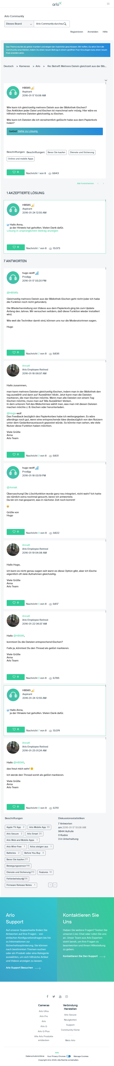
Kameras (24, 66)
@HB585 (12, 292)
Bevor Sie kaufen (56, 152)
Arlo (38, 66)
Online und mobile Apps (20, 159)
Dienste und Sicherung (82, 152)
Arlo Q (44, 1026)
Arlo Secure (13, 834)
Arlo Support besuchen (19, 968)
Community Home (70, 1030)
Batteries (11, 853)
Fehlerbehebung (15, 879)
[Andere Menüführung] (103, 183)
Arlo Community (14, 16)
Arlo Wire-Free (14, 847)
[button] (105, 83)
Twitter (54, 996)
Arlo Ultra (44, 1011)
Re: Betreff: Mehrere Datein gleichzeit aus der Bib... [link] (77, 66)
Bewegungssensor (16, 866)
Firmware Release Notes (19, 885)
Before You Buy (32, 853)
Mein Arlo (70, 1040)
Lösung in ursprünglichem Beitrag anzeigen (32, 230)
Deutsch (9, 66)
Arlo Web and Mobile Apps (20, 840)
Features (43, 872)
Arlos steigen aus (39, 847)
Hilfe (105, 32)
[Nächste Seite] (55, 885)
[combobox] (52, 24)
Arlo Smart (32, 834)
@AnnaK (12, 487)
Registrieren (76, 32)
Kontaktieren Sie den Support (80, 956)
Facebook (47, 996)
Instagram (66, 996)
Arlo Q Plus (44, 1031)
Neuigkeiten (70, 1020)
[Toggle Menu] (108, 3)
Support (70, 1025)
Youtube (60, 996)
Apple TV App (14, 827)
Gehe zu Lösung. (28, 131)
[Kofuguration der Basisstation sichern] (98, 183)
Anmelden (93, 32)
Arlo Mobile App (37, 827)
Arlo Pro (44, 1016)
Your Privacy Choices (56, 1056)
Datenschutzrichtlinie (35, 1056)
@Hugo (11, 413)
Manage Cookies (81, 1056)
